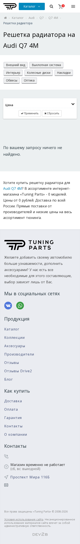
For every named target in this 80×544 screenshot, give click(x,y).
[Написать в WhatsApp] (20, 305)
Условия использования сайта (23, 519)
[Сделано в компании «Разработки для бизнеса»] (40, 534)
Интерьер (13, 73)
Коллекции (14, 338)
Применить (31, 113)
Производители (19, 354)
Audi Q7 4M (12, 188)
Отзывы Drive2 (18, 371)
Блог (8, 379)
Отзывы (11, 363)
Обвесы (11, 80)
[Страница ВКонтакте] (8, 305)
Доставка (13, 401)
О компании (15, 434)
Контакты (13, 426)
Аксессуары (14, 346)
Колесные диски (38, 73)
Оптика (29, 80)
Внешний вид (15, 65)
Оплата (11, 409)
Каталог (11, 329)
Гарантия (13, 418)
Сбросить (52, 113)
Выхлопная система (46, 65)
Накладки (64, 73)
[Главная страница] (10, 6)
